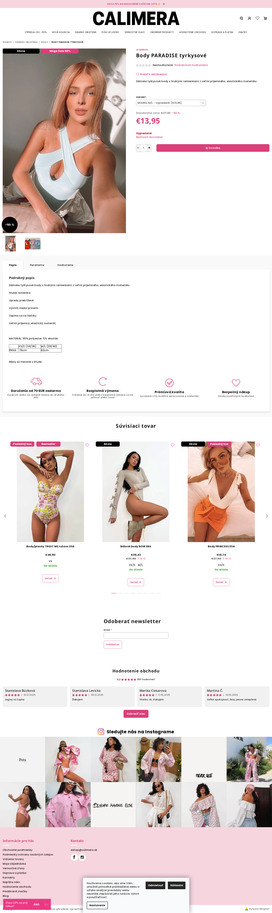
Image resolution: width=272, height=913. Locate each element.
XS (50, 561)
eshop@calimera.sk (84, 850)
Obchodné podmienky (18, 850)
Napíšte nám (11, 882)
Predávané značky (15, 891)
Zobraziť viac (136, 714)
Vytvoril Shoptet (259, 908)
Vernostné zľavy (14, 868)
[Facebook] (74, 857)
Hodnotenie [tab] (65, 265)
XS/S (132, 565)
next (266, 515)
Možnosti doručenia (149, 137)
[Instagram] (82, 857)
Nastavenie (97, 905)
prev (5, 515)
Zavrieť (169, 159)
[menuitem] (35, 32)
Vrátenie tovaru (13, 859)
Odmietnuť (155, 885)
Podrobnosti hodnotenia (191, 65)
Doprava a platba (15, 873)
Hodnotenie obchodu (136, 671)
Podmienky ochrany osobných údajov (28, 854)
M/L (140, 565)
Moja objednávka (14, 864)
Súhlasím (176, 885)
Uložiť (141, 159)
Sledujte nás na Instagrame (140, 732)
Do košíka (214, 148)
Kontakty (9, 877)
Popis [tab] (13, 265)
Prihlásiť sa (112, 644)
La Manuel (142, 49)
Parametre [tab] (37, 265)
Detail (48, 578)
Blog (6, 896)
